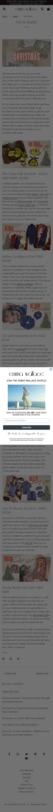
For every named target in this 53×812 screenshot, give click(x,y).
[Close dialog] (51, 369)
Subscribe (26, 427)
